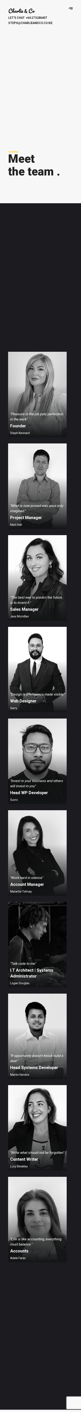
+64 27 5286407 (27, 17)
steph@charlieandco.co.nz (23, 23)
